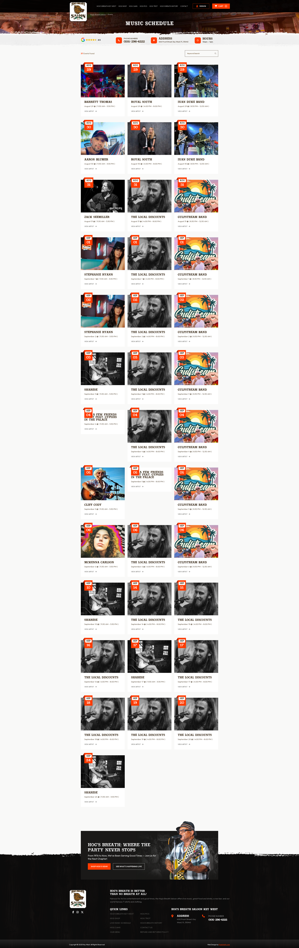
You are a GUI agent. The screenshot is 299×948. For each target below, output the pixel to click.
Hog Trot (145, 918)
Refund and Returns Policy (154, 932)
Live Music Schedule (120, 923)
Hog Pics (144, 914)
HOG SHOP (123, 6)
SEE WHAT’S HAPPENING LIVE (129, 866)
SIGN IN (202, 6)
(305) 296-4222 (134, 42)
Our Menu (115, 932)
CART (222, 6)
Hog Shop (115, 918)
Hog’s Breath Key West (106, 6)
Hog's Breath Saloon (98, 14)
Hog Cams (133, 6)
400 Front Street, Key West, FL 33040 (173, 42)
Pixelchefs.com (224, 945)
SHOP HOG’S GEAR (99, 866)
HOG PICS (143, 6)
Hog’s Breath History (169, 6)
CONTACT (184, 6)
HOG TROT (154, 6)
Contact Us (146, 927)
